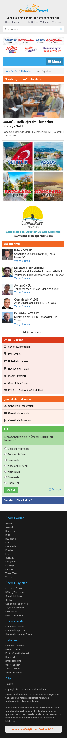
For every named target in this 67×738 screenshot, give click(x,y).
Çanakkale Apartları (15, 630)
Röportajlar (11, 657)
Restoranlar (14, 354)
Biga (7, 534)
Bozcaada (13, 460)
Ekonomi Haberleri (14, 645)
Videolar (44, 22)
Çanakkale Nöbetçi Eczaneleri (20, 634)
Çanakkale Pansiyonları (17, 603)
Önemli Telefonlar (18, 383)
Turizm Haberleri (13, 672)
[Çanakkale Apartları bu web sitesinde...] (33, 222)
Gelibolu (9, 558)
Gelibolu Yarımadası (19, 448)
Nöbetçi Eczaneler (18, 361)
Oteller (8, 600)
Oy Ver (11, 489)
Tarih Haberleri (12, 668)
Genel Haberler (13, 649)
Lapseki (9, 569)
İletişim (9, 683)
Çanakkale (10, 546)
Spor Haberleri (12, 665)
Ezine (8, 554)
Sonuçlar (56, 489)
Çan (7, 542)
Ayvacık (9, 527)
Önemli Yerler (13, 22)
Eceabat (9, 550)
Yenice (8, 577)
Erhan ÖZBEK (23, 250)
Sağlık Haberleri (13, 661)
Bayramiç (10, 531)
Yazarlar (57, 22)
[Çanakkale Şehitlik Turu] (33, 40)
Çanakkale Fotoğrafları (21, 405)
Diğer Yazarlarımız (34, 332)
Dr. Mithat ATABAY (26, 313)
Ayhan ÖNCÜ (22, 285)
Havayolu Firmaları (18, 368)
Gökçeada (13, 477)
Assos (8, 523)
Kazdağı (9, 565)
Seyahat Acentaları (19, 346)
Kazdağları (14, 471)
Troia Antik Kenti (17, 454)
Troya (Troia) (11, 573)
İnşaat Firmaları (17, 376)
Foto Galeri (32, 22)
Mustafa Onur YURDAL (29, 268)
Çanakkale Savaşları (19, 420)
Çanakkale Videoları (19, 413)
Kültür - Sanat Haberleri (17, 653)
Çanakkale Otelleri (14, 626)
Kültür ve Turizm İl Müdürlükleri (25, 390)
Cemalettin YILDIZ (26, 299)
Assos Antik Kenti (18, 466)
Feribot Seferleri (13, 588)
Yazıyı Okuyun (22, 261)
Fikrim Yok (13, 483)
